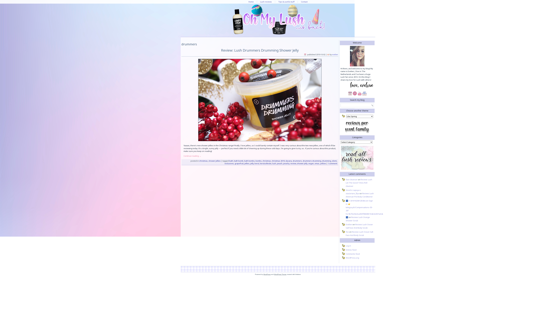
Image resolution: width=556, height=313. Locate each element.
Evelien (335, 54)
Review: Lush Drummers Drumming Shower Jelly (260, 50)
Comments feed (353, 254)
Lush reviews (266, 1)
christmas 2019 (278, 161)
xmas (317, 163)
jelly (252, 163)
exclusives (229, 163)
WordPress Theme (280, 274)
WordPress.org (352, 257)
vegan (311, 163)
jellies (246, 163)
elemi (334, 161)
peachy (286, 163)
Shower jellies (215, 161)
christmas (267, 161)
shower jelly (302, 163)
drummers (297, 161)
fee (347, 232)
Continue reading (192, 156)
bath (231, 161)
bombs (259, 161)
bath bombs (249, 161)
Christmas (203, 161)
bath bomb (238, 161)
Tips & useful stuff (286, 1)
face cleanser (351, 179)
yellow (323, 163)
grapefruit (239, 163)
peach (279, 163)
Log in (348, 245)
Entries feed (351, 250)
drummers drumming (312, 161)
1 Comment (332, 163)
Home (251, 1)
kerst (257, 163)
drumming (326, 161)
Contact (304, 1)
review (293, 163)
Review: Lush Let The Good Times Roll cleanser (359, 183)
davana (289, 161)
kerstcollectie (265, 163)
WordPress (267, 274)
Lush (274, 163)
